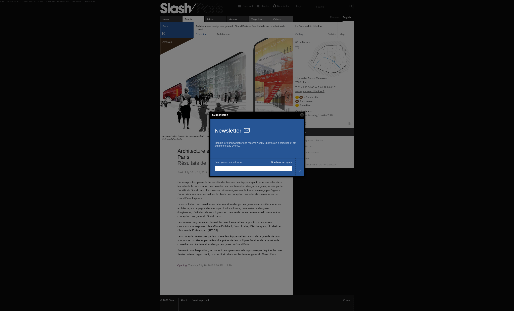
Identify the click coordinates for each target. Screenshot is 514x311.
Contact (347, 300)
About (184, 300)
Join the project (200, 300)
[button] (302, 114)
